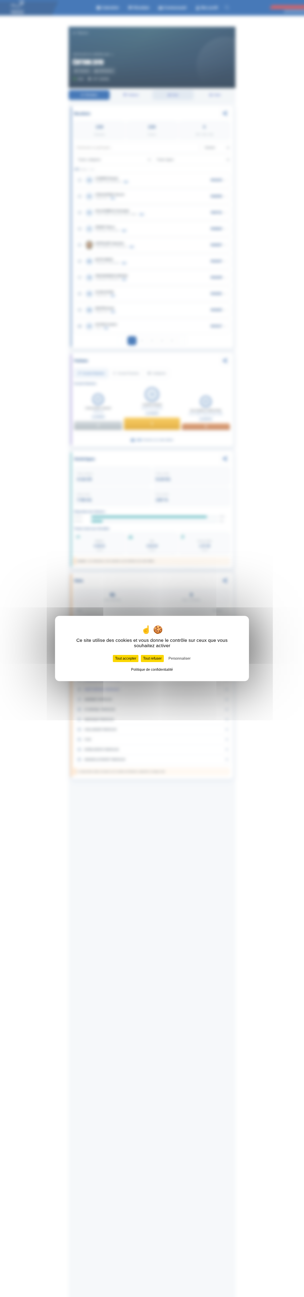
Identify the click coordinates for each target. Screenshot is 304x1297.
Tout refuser (152, 658)
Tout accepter (125, 658)
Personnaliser (179, 658)
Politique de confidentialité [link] (152, 669)
